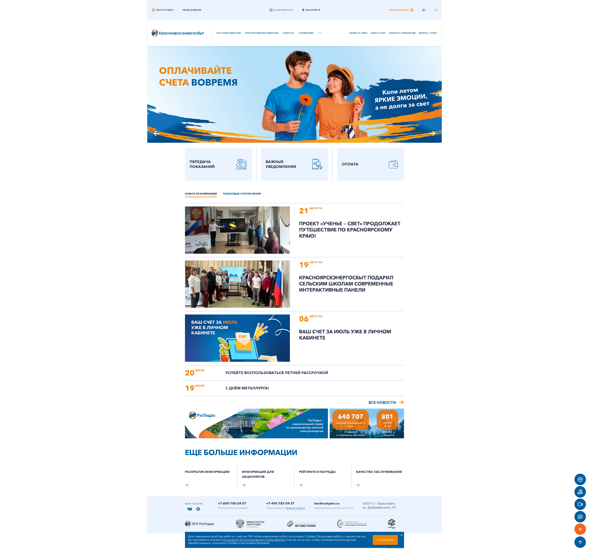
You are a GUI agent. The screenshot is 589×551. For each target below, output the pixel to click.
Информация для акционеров (258, 474)
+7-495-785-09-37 (280, 503)
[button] (432, 133)
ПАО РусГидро (165, 10)
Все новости (382, 402)
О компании (305, 33)
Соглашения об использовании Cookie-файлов (253, 539)
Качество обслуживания (379, 472)
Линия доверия (191, 10)
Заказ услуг (378, 33)
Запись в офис (358, 33)
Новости (288, 33)
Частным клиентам (228, 33)
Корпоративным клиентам (261, 33)
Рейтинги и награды (317, 472)
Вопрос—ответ (428, 33)
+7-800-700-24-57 (232, 503)
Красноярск (313, 10)
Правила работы (295, 507)
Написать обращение (402, 33)
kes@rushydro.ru (326, 503)
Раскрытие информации (207, 472)
